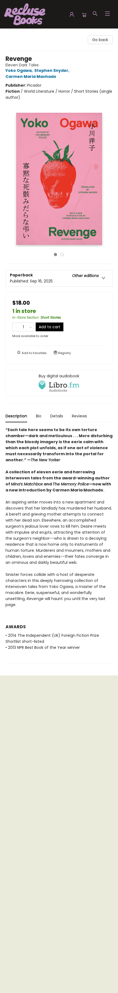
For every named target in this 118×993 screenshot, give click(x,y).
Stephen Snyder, (52, 70)
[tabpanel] (59, 545)
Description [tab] (16, 416)
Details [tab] (56, 416)
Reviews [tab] (79, 416)
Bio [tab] (38, 416)
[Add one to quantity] (30, 327)
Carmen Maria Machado (30, 76)
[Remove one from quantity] (16, 327)
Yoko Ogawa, (19, 70)
